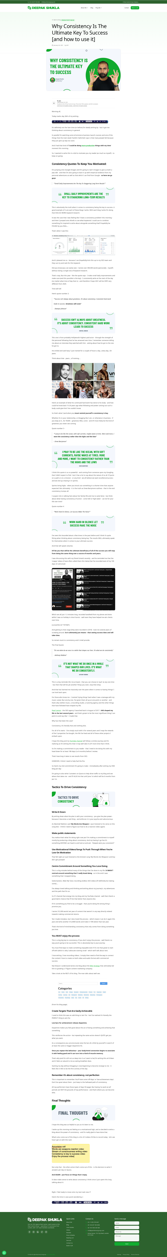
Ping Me (98, 8)
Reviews (68, 1232)
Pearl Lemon (56, 710)
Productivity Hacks (68, 20)
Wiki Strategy (95, 966)
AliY (60, 101)
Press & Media (70, 1235)
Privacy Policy (126, 1254)
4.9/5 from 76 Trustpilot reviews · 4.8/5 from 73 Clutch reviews (72, 105)
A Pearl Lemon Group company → (131, 2)
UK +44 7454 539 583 (94, 1228)
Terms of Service (135, 1254)
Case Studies (70, 1227)
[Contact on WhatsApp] (4, 1253)
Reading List (70, 1238)
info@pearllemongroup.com (48, 2)
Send (126, 1244)
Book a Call (135, 8)
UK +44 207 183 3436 (34, 2)
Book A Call (69, 1245)
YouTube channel (76, 741)
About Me (84, 8)
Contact (126, 8)
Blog (92, 8)
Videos (68, 1230)
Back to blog (57, 20)
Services (68, 1240)
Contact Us (69, 1243)
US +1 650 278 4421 (93, 1222)
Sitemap (119, 1254)
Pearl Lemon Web (50, 1254)
